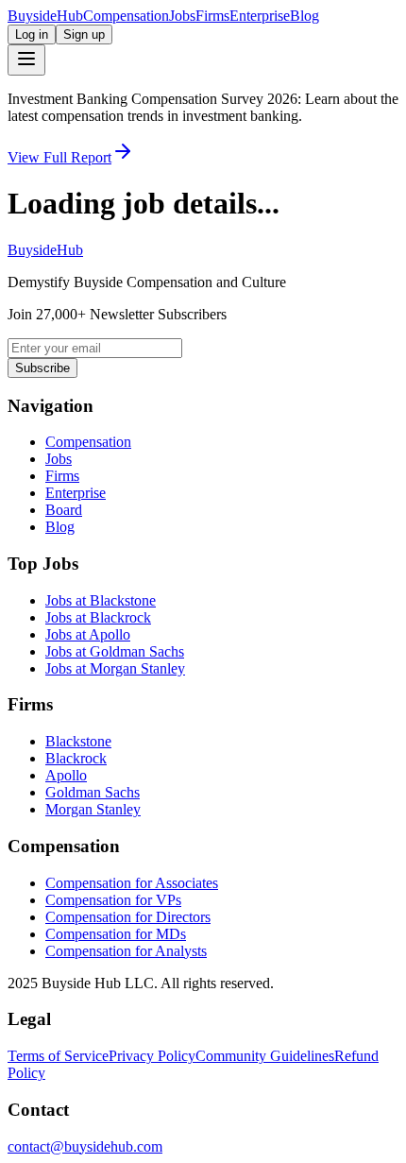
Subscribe (42, 368)
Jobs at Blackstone (100, 600)
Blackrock (76, 758)
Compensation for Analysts (126, 951)
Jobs (182, 16)
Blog (304, 16)
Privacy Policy (152, 1056)
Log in (31, 34)
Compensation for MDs (115, 934)
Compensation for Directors (128, 917)
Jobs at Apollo (87, 634)
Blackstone (78, 741)
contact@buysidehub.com (85, 1146)
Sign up (84, 34)
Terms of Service (58, 1056)
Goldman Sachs (92, 792)
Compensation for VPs (113, 900)
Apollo (66, 775)
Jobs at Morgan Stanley (115, 668)
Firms (212, 16)
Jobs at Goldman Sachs (114, 651)
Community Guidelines (264, 1056)
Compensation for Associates (131, 883)
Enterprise (259, 16)
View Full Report (59, 157)
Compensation (126, 16)
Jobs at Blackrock (98, 617)
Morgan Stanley (93, 809)
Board (63, 510)
